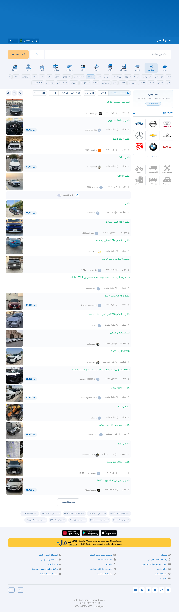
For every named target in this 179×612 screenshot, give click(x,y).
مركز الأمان (108, 564)
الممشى (74, 93)
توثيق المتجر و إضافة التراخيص (154, 564)
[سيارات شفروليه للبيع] (153, 135)
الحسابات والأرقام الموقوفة (101, 569)
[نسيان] (153, 124)
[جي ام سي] (167, 147)
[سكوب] (14, 93)
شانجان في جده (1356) (97, 513)
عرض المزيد (155, 156)
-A (11, 590)
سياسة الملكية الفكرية (49, 574)
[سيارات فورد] (139, 124)
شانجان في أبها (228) (29, 513)
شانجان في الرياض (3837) (119, 513)
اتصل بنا (163, 578)
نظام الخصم (162, 569)
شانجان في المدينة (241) (51, 513)
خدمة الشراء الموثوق (49, 560)
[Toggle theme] (36, 40)
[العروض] (8, 93)
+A (20, 590)
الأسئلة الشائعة (161, 574)
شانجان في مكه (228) (121, 520)
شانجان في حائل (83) (57, 520)
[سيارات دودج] (139, 147)
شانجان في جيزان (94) (78, 520)
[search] (37, 54)
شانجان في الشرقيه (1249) (74, 513)
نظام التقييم (53, 564)
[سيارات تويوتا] (167, 124)
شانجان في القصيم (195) (99, 520)
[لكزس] (167, 135)
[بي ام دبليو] (153, 147)
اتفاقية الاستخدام (105, 560)
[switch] (59, 195)
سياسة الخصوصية (104, 574)
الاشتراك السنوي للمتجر (48, 555)
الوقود (62, 93)
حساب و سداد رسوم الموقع (101, 555)
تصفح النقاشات (153, 104)
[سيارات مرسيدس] (139, 135)
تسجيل (164, 555)
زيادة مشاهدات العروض (157, 560)
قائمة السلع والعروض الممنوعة (45, 569)
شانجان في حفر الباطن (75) (36, 520)
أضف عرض (20, 54)
